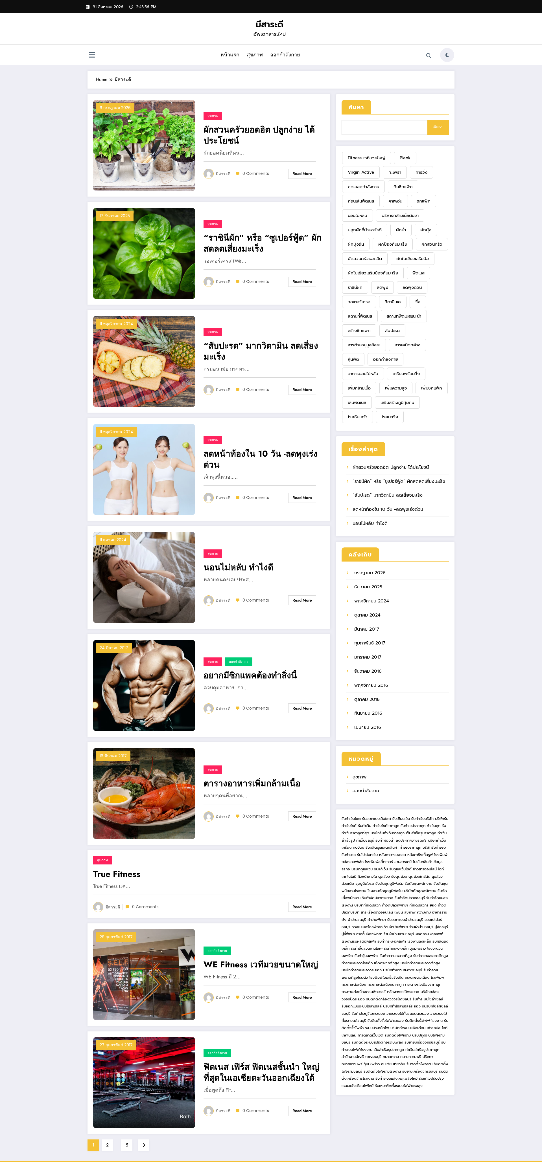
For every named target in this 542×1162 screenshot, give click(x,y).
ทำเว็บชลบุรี (365, 840)
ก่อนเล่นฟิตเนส (361, 201)
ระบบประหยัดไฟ (377, 1028)
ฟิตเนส (418, 273)
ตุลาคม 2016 (366, 699)
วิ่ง (417, 302)
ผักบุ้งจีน (356, 244)
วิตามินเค (393, 302)
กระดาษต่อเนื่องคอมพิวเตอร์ (364, 991)
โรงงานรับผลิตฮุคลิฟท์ (359, 941)
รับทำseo (349, 854)
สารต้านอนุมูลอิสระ (364, 345)
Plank (405, 158)
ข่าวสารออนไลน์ (425, 869)
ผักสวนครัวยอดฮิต (365, 259)
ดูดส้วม (384, 876)
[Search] (429, 56)
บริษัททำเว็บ (437, 840)
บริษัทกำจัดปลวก (367, 905)
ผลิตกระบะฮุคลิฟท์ (429, 934)
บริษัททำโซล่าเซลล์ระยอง (402, 1006)
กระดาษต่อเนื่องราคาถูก (386, 984)
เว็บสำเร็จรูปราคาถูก (421, 833)
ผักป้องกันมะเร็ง (392, 244)
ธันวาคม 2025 (367, 587)
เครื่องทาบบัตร (353, 847)
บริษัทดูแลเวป (362, 869)
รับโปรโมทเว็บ (367, 854)
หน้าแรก (229, 54)
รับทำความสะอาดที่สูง (396, 955)
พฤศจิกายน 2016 (370, 685)
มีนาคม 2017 (366, 629)
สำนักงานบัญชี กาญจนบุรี (361, 1056)
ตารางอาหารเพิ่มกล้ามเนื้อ (252, 783)
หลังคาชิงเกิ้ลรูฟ (420, 854)
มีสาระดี (269, 24)
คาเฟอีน (395, 201)
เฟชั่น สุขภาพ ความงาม (412, 912)
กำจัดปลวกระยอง (422, 905)
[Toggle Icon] (92, 55)
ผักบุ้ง (425, 230)
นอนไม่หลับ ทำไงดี (238, 567)
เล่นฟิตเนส (357, 402)
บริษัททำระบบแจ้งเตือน (407, 1028)
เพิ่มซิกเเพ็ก (431, 388)
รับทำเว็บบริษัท (422, 818)
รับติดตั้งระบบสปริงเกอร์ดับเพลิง (377, 1042)
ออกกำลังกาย (285, 54)
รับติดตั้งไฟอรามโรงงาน (383, 1071)
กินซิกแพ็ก (403, 187)
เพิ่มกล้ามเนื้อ (359, 388)
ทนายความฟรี (410, 1056)
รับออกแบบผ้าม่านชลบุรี (405, 919)
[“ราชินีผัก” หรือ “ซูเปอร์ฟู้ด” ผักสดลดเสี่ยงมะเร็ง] (144, 253)
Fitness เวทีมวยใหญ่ (366, 158)
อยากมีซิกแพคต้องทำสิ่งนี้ (250, 675)
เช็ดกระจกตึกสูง (386, 963)
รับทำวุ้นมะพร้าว (366, 955)
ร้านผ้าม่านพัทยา (396, 927)
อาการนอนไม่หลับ (363, 374)
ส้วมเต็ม (348, 883)
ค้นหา (356, 107)
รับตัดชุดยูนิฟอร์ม (389, 883)
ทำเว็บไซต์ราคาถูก (386, 825)
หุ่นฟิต (353, 359)
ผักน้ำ (401, 230)
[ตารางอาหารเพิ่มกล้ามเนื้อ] (144, 793)
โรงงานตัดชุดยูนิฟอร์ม (385, 890)
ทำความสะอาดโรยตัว (357, 963)
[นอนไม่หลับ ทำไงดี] (144, 577)
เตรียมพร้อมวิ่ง (406, 374)
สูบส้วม (437, 876)
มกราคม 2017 (367, 657)
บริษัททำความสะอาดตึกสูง (420, 963)
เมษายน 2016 (367, 727)
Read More (302, 173)
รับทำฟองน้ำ (384, 840)
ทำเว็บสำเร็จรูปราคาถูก (422, 1049)
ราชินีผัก (355, 287)
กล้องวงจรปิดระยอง (403, 991)
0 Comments (255, 173)
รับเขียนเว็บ (401, 818)
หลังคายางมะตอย (392, 854)
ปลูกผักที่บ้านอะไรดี (365, 230)
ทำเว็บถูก (433, 825)
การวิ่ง (421, 172)
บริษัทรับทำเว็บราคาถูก (388, 833)
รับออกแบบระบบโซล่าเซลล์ (362, 1006)
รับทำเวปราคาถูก (413, 825)
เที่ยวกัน (399, 1064)
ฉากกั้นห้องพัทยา (369, 934)
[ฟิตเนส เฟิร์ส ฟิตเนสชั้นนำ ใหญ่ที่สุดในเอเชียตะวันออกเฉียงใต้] (144, 1082)
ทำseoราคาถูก (410, 847)
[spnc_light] (447, 55)
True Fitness (116, 873)
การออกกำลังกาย (363, 187)
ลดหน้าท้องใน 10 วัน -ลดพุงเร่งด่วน (261, 459)
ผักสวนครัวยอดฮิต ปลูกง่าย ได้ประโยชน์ (259, 135)
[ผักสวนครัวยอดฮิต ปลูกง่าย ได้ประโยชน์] (144, 145)
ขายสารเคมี (403, 861)
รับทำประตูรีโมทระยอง (368, 1013)
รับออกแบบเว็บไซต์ (377, 818)
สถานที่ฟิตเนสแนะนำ (403, 316)
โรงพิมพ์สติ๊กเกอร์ (379, 861)
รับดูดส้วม (399, 876)
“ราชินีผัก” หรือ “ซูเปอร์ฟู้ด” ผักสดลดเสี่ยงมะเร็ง (263, 243)
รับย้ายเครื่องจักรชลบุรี (422, 1042)
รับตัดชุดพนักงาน (418, 883)
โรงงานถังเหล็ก (419, 941)
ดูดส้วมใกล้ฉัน (419, 876)
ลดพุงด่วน (412, 287)
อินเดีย (387, 1064)
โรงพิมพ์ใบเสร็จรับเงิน (386, 977)
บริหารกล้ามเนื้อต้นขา (400, 215)
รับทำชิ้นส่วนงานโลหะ (367, 948)
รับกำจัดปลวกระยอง (377, 898)
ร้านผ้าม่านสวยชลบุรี (399, 934)
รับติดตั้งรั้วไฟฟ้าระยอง (386, 1020)
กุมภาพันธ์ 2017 (369, 643)
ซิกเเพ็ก (423, 201)
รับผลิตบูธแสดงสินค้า (382, 847)
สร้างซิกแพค (359, 330)
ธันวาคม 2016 (367, 671)
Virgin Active (361, 172)
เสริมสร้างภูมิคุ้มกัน (397, 402)
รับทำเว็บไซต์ (351, 818)
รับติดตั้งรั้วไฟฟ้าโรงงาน (424, 1020)
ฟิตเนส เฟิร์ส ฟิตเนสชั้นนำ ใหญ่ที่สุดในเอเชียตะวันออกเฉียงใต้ (261, 1072)
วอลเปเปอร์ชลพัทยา (367, 927)
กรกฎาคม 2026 (369, 572)
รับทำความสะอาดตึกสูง (430, 955)
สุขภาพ (255, 54)
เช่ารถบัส (433, 1028)
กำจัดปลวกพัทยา (395, 905)
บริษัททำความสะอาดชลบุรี (402, 970)
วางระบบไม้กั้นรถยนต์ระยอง (407, 1013)
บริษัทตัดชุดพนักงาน (420, 890)
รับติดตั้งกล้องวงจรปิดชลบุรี (388, 999)
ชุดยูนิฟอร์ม (364, 883)
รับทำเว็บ (364, 825)
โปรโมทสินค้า (422, 861)
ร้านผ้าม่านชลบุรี (421, 927)
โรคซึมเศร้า (357, 417)
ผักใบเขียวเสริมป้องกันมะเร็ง (373, 273)
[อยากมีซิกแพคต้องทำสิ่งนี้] (144, 685)
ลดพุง (382, 287)
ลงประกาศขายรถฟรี (411, 840)
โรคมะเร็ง (390, 417)
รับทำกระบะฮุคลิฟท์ (391, 941)
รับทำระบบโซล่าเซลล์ (428, 999)
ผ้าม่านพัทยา (377, 919)
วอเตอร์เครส (359, 302)
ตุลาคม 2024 (367, 615)
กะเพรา (394, 172)
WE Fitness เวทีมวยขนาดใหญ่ (261, 964)
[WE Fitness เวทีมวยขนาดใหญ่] (144, 974)
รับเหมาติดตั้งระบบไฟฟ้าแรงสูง (399, 1085)
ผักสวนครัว (431, 244)
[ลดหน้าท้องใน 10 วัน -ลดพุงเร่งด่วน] (144, 469)
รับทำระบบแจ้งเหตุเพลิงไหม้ (397, 1078)
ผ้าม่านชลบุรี (357, 919)
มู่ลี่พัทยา (348, 934)
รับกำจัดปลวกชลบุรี (410, 898)
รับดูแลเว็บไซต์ (400, 869)
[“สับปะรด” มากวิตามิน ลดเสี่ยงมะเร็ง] (144, 361)
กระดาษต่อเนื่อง (417, 977)
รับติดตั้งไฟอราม (398, 1035)
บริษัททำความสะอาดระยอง (362, 970)
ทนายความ (391, 1056)
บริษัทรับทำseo (434, 847)
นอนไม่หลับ (357, 215)
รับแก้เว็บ (381, 869)
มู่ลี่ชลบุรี (441, 927)
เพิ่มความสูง (396, 388)
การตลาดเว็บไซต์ (370, 1035)
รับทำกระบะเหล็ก (396, 948)
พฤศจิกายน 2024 (371, 601)
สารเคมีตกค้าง (407, 345)
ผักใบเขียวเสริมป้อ (412, 259)
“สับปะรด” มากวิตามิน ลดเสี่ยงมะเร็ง (261, 351)
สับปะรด (392, 330)
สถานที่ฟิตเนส (360, 316)
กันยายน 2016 (367, 713)
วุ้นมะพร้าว (418, 948)
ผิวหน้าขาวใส (367, 876)
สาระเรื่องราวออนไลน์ (377, 912)
